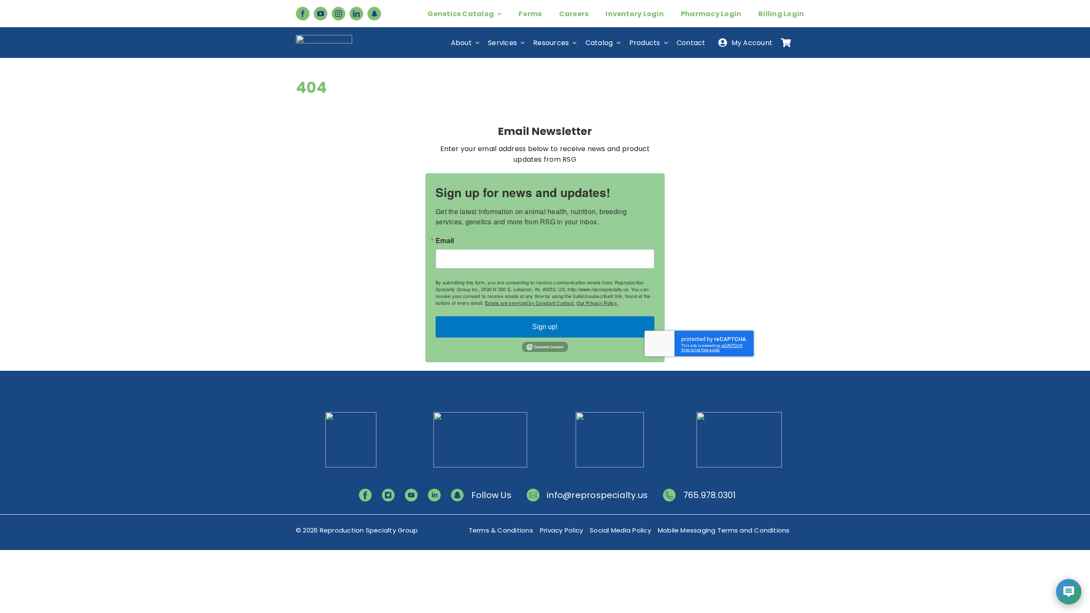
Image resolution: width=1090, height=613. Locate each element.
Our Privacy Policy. (597, 302)
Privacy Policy (561, 530)
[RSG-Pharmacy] (610, 415)
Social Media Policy (620, 530)
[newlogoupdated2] (350, 415)
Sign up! (544, 326)
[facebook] (303, 13)
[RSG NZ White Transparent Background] (739, 415)
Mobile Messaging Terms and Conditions (724, 530)
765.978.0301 (709, 495)
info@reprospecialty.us (597, 495)
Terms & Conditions (501, 530)
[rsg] (324, 38)
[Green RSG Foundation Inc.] (480, 415)
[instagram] (338, 13)
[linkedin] (356, 13)
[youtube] (320, 13)
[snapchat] (374, 13)
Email (445, 240)
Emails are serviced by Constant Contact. (530, 302)
